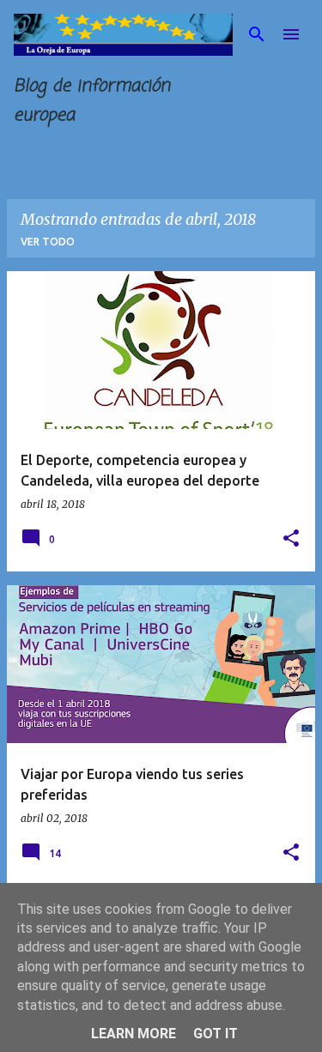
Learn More (133, 1033)
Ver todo (48, 241)
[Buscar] (256, 34)
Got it (215, 1033)
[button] (291, 539)
